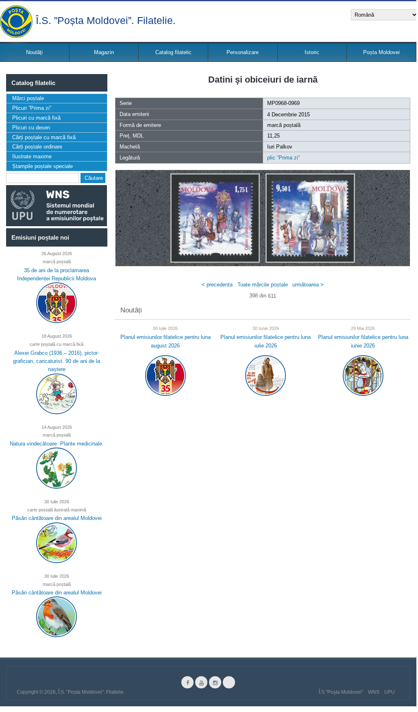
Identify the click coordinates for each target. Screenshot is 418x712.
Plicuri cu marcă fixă (36, 118)
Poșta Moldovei (381, 52)
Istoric (312, 52)
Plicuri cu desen (31, 127)
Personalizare (242, 52)
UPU (389, 692)
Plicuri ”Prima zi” (31, 108)
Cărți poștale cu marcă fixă (44, 137)
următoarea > (308, 284)
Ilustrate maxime (32, 156)
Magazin (104, 52)
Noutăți (34, 52)
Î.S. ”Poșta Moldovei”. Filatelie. (106, 20)
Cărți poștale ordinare (37, 147)
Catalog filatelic (173, 52)
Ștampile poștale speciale (42, 166)
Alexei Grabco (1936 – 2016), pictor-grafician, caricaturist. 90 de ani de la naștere (56, 360)
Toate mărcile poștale (262, 284)
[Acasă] (16, 21)
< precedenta (217, 284)
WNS (373, 692)
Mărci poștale (28, 98)
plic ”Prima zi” (283, 158)
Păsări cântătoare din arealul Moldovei (57, 518)
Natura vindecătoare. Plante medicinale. (57, 444)
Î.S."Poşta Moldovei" (341, 692)
